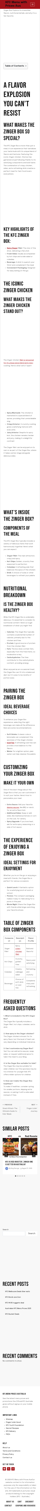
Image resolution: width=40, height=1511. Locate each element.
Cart (20, 1501)
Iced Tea (10, 743)
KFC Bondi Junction (13, 1297)
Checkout (29, 1501)
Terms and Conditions (11, 1451)
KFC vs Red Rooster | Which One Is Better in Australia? (19, 1163)
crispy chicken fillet (18, 951)
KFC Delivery (11, 1431)
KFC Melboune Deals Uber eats (17, 1291)
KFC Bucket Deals (12, 1314)
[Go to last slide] (6, 1154)
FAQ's (8, 1434)
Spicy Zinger (12, 248)
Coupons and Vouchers (25, 1505)
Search (6, 1230)
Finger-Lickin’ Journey (32, 1108)
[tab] (15, 1176)
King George (15, 1168)
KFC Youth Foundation (15, 1425)
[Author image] (6, 1168)
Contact (8, 1505)
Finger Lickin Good (13, 1422)
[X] (8, 1468)
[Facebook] (4, 1468)
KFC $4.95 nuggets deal (14, 1303)
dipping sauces (13, 807)
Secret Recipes (12, 1428)
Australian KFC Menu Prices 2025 (18, 1308)
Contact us (7, 1458)
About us (6, 1448)
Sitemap (9, 1419)
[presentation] (20, 1146)
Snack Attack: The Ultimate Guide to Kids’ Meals (10, 1109)
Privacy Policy (8, 1454)
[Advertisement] (20, 41)
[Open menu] (32, 4)
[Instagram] (13, 1468)
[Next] (34, 1154)
